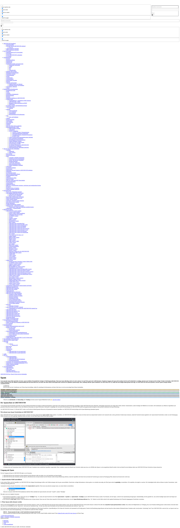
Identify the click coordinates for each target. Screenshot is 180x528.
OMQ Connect (12, 240)
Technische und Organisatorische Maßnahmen (16, 361)
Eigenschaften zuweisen (11, 80)
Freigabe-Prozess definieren (15, 146)
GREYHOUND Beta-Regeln (15, 194)
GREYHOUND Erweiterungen (13, 292)
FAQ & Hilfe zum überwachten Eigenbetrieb (19, 333)
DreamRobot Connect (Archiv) (16, 267)
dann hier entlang (56, 399)
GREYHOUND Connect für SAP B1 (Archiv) (19, 270)
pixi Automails (9, 323)
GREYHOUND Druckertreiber (13, 316)
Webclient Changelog (14, 305)
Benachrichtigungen (10, 155)
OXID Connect (12, 242)
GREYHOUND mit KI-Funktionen (17, 359)
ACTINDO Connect (13, 215)
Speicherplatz (12, 328)
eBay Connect (12, 222)
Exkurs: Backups (13, 335)
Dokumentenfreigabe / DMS (12, 127)
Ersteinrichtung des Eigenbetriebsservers (18, 332)
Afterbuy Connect (13, 218)
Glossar (8, 87)
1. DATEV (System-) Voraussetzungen (20, 132)
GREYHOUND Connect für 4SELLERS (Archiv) (20, 269)
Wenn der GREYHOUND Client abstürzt (15, 180)
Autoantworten (12, 70)
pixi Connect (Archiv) (14, 276)
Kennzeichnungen (10, 119)
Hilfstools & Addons (8, 209)
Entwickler (5, 341)
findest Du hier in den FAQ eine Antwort (67, 513)
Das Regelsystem (7, 190)
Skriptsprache (9, 349)
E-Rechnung (12, 129)
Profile (7, 91)
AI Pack (11, 217)
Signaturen (8, 123)
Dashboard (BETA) (10, 184)
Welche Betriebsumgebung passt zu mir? (15, 326)
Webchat (11, 108)
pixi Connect (12, 243)
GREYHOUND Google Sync (13, 313)
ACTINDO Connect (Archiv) (15, 262)
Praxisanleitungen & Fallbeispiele (10, 319)
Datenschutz (6, 521)
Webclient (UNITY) (10, 370)
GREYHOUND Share (11, 309)
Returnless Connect (13, 248)
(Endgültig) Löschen (10, 74)
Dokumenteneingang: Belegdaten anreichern (19, 147)
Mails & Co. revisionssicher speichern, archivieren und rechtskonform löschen (23, 185)
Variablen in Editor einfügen (15, 294)
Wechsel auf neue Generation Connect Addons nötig (20, 261)
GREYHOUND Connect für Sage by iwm (18, 229)
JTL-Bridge (8, 56)
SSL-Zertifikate (9, 122)
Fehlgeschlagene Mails (11, 177)
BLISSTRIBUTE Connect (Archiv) (17, 266)
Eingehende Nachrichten (14, 65)
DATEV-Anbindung (13, 131)
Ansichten (8, 150)
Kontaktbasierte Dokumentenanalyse (17, 139)
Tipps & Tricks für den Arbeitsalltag (11, 148)
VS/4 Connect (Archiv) (14, 284)
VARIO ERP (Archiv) (14, 281)
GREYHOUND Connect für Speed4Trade (18, 232)
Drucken (8, 81)
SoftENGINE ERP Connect (15, 252)
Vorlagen (8, 124)
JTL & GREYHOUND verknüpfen (14, 55)
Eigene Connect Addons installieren (17, 213)
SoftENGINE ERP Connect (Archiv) (17, 280)
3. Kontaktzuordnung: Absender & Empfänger (22, 134)
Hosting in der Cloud (11, 327)
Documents (8, 53)
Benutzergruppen (10, 95)
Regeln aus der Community (15, 195)
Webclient (8, 304)
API (7, 342)
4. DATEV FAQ (15, 136)
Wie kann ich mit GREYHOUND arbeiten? (16, 46)
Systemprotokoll (9, 79)
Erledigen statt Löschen (11, 71)
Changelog (8, 350)
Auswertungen (9, 183)
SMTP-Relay (12, 104)
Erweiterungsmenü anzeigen (15, 300)
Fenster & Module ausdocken (12, 189)
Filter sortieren (12, 152)
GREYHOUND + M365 (14, 101)
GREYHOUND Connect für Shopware (18, 231)
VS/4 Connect (12, 256)
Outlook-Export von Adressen (15, 84)
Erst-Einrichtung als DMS (15, 143)
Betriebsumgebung (7, 324)
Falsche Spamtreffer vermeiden (16, 165)
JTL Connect (12, 233)
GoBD (4, 354)
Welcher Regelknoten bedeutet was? (14, 198)
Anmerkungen (9, 77)
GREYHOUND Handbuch (9, 43)
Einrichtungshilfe (10, 44)
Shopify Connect (13, 250)
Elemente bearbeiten (13, 297)
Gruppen (8, 93)
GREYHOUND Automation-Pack (16, 223)
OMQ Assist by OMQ (14, 241)
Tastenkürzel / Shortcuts (11, 86)
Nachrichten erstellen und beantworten (14, 63)
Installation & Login (10, 90)
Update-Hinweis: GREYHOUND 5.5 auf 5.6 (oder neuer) (19, 337)
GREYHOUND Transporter (12, 288)
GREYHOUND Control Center (10, 340)
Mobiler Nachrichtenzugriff (12, 318)
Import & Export (10, 179)
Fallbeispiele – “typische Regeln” (13, 208)
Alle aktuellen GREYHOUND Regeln (14, 193)
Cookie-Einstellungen (8, 524)
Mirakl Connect (12, 238)
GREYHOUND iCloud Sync (12, 314)
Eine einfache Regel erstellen (12, 202)
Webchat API (15, 345)
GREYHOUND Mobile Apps (13, 371)
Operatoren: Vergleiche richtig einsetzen (15, 200)
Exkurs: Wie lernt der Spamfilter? (16, 160)
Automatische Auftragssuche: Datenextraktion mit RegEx (19, 285)
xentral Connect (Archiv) (14, 283)
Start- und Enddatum (13, 117)
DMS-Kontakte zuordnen (14, 128)
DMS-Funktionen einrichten (12, 49)
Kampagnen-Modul (10, 317)
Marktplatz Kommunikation (12, 72)
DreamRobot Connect (14, 221)
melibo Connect (12, 236)
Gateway (11, 343)
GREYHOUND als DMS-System (16, 142)
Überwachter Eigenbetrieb (12, 331)
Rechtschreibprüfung (10, 181)
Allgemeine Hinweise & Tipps (15, 214)
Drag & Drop (9, 153)
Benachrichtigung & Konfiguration (17, 114)
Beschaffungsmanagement (12, 321)
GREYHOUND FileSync (12, 312)
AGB (4, 523)
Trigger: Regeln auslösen (11, 199)
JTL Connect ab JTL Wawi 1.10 (16, 234)
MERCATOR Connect (14, 237)
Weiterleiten (8, 171)
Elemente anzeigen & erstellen (15, 295)
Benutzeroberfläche (10, 60)
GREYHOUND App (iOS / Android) (14, 307)
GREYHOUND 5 (13, 357)
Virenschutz (8, 166)
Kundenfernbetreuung (14, 360)
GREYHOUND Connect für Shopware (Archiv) (20, 273)
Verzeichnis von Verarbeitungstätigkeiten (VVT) (17, 362)
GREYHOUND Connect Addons (13, 210)
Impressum (5, 520)
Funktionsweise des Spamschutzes (16, 158)
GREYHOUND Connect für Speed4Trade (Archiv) (20, 274)
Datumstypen (9, 62)
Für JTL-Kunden (7, 51)
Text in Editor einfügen (14, 303)
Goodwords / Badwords (14, 162)
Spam (7, 156)
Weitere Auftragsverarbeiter (12, 364)
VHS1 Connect (12, 255)
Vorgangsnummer (10, 75)
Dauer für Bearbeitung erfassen (13, 174)
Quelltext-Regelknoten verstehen (13, 204)
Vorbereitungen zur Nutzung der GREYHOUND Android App (23, 308)
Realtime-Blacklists (13, 161)
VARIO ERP (12, 253)
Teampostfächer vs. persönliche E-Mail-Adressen (20, 100)
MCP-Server (9, 346)
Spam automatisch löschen (15, 164)
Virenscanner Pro (10, 290)
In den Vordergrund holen (14, 299)
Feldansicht (11, 151)
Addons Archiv (9, 260)
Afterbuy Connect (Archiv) (15, 264)
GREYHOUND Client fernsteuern (14, 293)
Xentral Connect (12, 257)
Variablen (8, 176)
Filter (7, 115)
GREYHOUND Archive (11, 289)
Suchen (7, 76)
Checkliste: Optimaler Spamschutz (16, 157)
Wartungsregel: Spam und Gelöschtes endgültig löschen (21, 207)
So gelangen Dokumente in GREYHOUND (19, 145)
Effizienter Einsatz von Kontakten (16, 85)
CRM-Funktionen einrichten (12, 48)
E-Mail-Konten (9, 99)
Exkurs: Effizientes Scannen (15, 141)
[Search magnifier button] (153, 13)
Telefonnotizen (12, 113)
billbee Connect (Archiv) (14, 265)
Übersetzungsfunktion (14, 246)
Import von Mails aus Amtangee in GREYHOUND (17, 322)
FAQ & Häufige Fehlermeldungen (11, 338)
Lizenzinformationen (8, 366)
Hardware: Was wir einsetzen (12, 188)
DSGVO (5, 355)
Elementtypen (9, 61)
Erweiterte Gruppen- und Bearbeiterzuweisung (16, 105)
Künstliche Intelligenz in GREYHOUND (15, 98)
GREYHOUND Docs (6, 374)
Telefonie (8, 109)
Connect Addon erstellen (14, 212)
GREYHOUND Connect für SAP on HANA (19, 228)
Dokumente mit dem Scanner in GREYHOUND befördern (19, 170)
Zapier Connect (12, 259)
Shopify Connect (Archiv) (15, 279)
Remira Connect (12, 247)
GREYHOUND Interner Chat (13, 311)
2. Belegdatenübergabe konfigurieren (20, 133)
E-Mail (10, 66)
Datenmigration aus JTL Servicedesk (14, 52)
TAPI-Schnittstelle (13, 110)
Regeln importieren (10, 203)
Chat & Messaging (10, 107)
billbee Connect (12, 219)
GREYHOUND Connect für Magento (17, 226)
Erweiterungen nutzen (11, 172)
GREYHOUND (10, 368)
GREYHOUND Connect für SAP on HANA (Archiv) (21, 271)
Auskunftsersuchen (10, 365)
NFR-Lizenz (9, 369)
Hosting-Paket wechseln (14, 330)
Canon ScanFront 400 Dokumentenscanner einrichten (21, 137)
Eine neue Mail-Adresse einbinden (14, 126)
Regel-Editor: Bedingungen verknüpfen (15, 196)
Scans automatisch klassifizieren (16, 138)
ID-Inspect (8, 186)
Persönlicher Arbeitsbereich (12, 94)
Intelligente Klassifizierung (12, 286)
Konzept (8, 58)
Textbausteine (9, 120)
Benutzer (8, 96)
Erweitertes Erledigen (11, 167)
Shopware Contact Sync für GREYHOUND (19, 251)
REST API (8, 347)
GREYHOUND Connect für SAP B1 (17, 227)
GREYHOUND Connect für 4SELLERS (18, 224)
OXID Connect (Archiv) (14, 275)
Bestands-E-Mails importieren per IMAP (18, 103)
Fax (10, 68)
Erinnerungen (9, 169)
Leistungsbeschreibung (11, 356)
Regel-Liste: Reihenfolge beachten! (14, 191)
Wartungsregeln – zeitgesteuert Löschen (15, 205)
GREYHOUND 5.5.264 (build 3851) (17, 352)
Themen (8, 118)
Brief (10, 67)
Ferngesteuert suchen (13, 298)
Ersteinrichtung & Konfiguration (10, 89)
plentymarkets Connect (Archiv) (16, 278)
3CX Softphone (12, 112)
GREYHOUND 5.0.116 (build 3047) (17, 351)
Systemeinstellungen (10, 336)
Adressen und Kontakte (11, 82)
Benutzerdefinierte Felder (11, 175)
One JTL (11, 47)
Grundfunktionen (7, 57)
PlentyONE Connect (13, 245)
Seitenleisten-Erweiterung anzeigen (17, 302)
